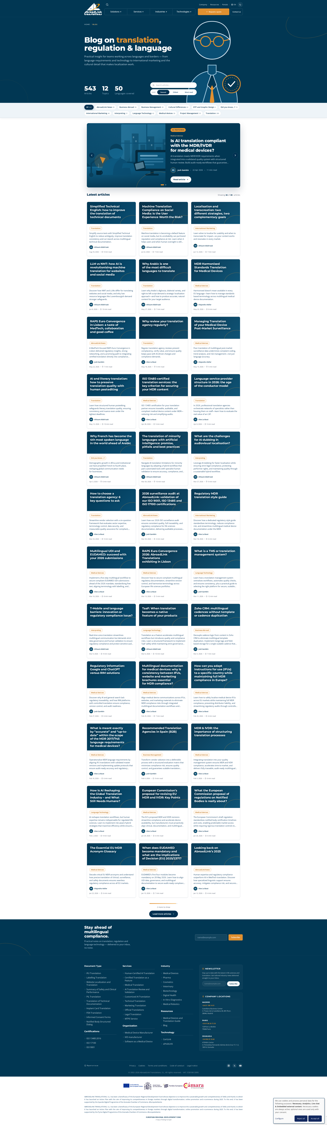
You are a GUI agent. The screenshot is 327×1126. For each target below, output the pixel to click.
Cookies (141, 1065)
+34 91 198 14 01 (208, 1005)
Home (87, 24)
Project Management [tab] (190, 113)
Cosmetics (168, 982)
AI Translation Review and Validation (137, 991)
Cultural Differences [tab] (178, 107)
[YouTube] (240, 1065)
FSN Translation (94, 1012)
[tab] (161, 184)
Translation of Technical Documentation (97, 1002)
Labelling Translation (96, 977)
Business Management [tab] (152, 107)
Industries (161, 11)
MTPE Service (131, 1018)
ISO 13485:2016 (93, 1038)
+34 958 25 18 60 (208, 1039)
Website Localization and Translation (98, 983)
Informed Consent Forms (98, 1017)
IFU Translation (93, 973)
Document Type (92, 966)
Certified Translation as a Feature (137, 979)
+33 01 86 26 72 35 (209, 1023)
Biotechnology (170, 991)
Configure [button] (279, 1118)
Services (138, 11)
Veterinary (168, 986)
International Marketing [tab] (98, 113)
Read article (179, 179)
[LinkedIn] (228, 1065)
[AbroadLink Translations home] (93, 9)
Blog (165, 1025)
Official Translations (134, 1009)
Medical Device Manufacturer (139, 1032)
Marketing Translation (135, 1005)
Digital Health (169, 995)
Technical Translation (135, 1001)
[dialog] (298, 1110)
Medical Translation (134, 984)
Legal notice (192, 1065)
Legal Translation (133, 1014)
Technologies (184, 11)
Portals (225, 4)
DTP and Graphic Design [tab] (204, 107)
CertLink (167, 1039)
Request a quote (215, 12)
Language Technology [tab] (143, 113)
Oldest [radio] (175, 92)
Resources (214, 4)
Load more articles (162, 914)
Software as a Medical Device (139, 1041)
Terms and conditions (157, 1065)
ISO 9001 (90, 1047)
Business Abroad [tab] (127, 107)
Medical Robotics (171, 1004)
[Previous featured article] (92, 155)
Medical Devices (170, 973)
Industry (165, 966)
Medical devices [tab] (167, 113)
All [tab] (89, 107)
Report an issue (92, 1065)
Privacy (132, 1065)
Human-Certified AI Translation (140, 973)
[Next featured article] (235, 155)
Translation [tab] (212, 113)
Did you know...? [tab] (229, 107)
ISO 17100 (91, 1042)
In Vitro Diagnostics (172, 999)
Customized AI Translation (137, 996)
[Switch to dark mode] (240, 4)
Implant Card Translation (98, 1008)
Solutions (115, 11)
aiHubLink (168, 1043)
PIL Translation (93, 996)
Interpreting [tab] (121, 113)
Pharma (167, 977)
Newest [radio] (163, 92)
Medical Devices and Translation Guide (173, 1019)
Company (203, 4)
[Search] (107, 4)
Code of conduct (177, 1065)
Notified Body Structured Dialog (98, 1023)
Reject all (301, 1118)
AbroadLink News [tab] (105, 107)
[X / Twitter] (234, 1065)
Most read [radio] (189, 92)
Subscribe (235, 937)
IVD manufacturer (133, 1037)
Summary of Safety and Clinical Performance (101, 991)
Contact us (236, 12)
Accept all (315, 1118)
